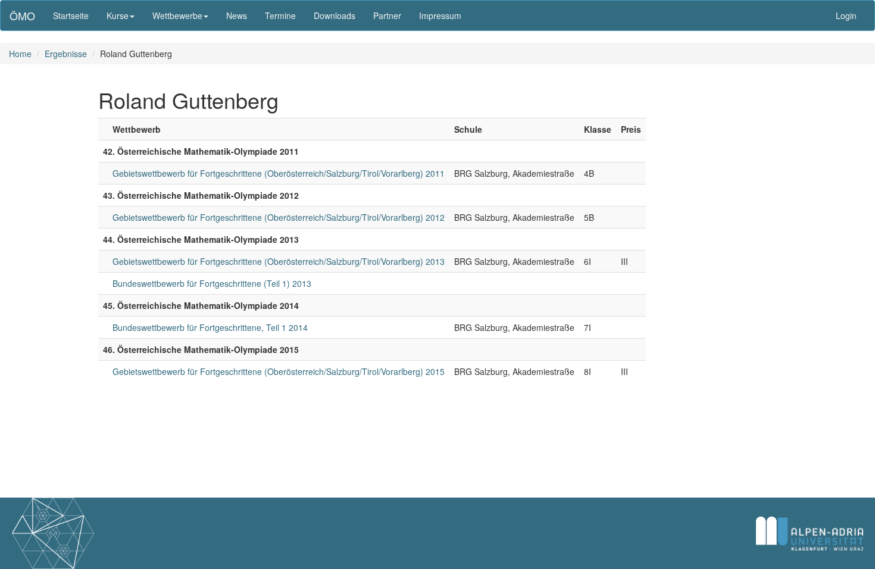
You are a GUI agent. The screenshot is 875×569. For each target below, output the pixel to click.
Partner (387, 15)
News (236, 15)
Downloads (334, 15)
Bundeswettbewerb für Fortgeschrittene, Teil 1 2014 (210, 327)
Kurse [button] (118, 15)
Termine (280, 15)
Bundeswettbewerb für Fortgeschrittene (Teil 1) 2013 (211, 283)
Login (846, 15)
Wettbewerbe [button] (177, 15)
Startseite (71, 15)
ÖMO (22, 15)
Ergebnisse (66, 54)
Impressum (440, 15)
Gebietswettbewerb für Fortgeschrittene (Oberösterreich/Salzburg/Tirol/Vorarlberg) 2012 (278, 217)
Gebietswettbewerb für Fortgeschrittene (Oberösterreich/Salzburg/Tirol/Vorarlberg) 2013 (278, 261)
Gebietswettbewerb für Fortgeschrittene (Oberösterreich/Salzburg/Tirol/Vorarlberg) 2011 (278, 173)
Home (20, 54)
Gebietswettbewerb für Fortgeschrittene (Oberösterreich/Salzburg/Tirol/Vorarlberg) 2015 (278, 371)
